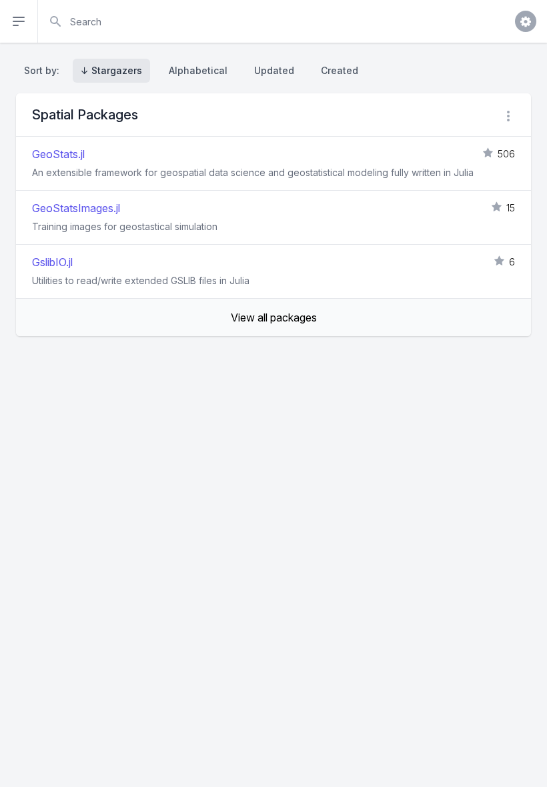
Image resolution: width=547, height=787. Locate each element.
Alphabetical (198, 70)
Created (339, 70)
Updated (274, 70)
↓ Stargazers (111, 70)
